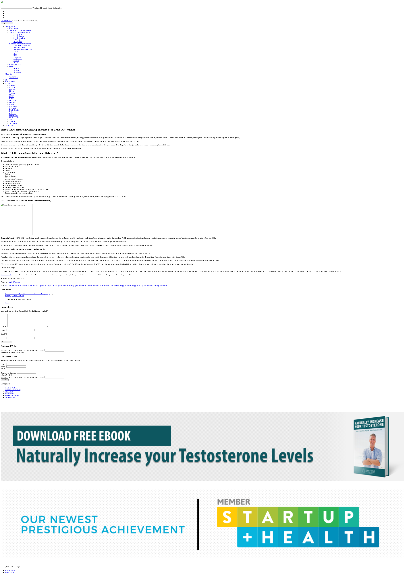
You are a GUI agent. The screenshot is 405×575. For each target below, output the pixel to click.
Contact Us (9, 125)
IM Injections (18, 42)
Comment (4, 326)
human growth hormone (145, 285)
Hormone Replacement (12, 390)
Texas (11, 119)
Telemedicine (9, 393)
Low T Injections (19, 38)
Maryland (12, 100)
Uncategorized (10, 397)
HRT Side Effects (19, 47)
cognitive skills (33, 285)
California (12, 89)
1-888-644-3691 (6, 21)
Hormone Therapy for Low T (23, 49)
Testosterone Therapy (12, 395)
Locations (8, 83)
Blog (6, 80)
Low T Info (9, 392)
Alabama (12, 85)
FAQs (11, 66)
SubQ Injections (19, 40)
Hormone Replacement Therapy (20, 44)
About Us (8, 74)
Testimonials (13, 78)
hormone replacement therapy (114, 285)
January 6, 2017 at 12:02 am (14, 296)
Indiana (11, 97)
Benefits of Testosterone (22, 45)
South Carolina (14, 117)
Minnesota (12, 102)
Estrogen (16, 51)
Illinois (11, 95)
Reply (7, 303)
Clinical (16, 70)
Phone (3, 368)
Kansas (11, 99)
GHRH (54, 285)
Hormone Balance (15, 64)
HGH (15, 55)
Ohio (11, 112)
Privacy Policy (10, 570)
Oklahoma (12, 114)
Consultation (18, 72)
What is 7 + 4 (6, 375)
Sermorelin (17, 57)
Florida (11, 91)
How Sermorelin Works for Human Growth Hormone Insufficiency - (27, 294)
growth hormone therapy (66, 285)
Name (3, 330)
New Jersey (13, 106)
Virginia (12, 121)
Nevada (11, 104)
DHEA (16, 63)
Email (3, 334)
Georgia (12, 93)
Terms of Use (9, 572)
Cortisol (16, 61)
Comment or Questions (9, 373)
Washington (13, 123)
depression (42, 285)
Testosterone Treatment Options (19, 32)
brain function (22, 285)
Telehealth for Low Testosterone (20, 30)
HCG (15, 53)
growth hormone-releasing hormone (87, 285)
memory (156, 285)
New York (12, 108)
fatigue (49, 285)
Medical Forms (10, 81)
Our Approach (10, 26)
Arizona (12, 87)
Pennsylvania (13, 116)
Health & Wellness (14, 282)
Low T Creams (19, 36)
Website (3, 338)
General (16, 68)
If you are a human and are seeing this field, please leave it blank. (23, 350)
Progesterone (18, 59)
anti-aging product (11, 285)
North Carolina (14, 110)
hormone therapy (130, 285)
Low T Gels (18, 34)
